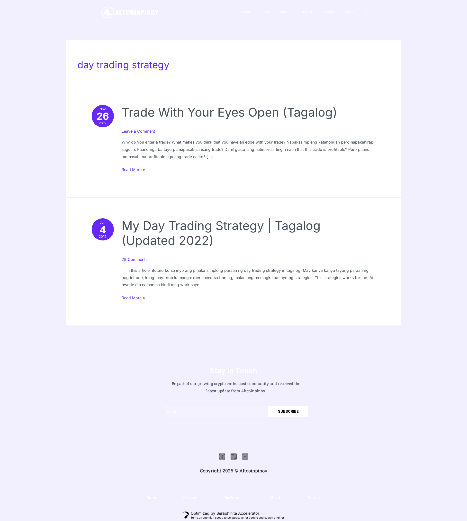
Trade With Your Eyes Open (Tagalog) (229, 112)
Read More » (133, 169)
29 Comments (134, 259)
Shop (265, 12)
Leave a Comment (138, 131)
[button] (367, 12)
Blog (283, 12)
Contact (328, 12)
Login (350, 12)
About (307, 12)
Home (246, 12)
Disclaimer (233, 497)
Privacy (190, 497)
